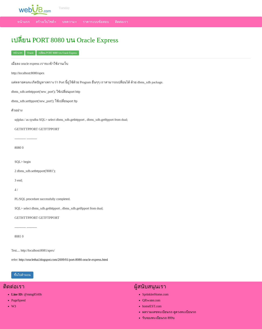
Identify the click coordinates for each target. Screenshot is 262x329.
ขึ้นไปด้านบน (22, 274)
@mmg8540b (33, 294)
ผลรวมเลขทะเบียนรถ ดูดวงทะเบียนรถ (169, 312)
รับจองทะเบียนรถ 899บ (158, 318)
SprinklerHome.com (155, 294)
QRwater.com (151, 300)
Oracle (30, 52)
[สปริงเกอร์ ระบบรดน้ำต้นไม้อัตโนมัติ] (34, 8)
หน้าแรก (17, 52)
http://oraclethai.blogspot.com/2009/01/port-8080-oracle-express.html (63, 259)
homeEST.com (151, 306)
